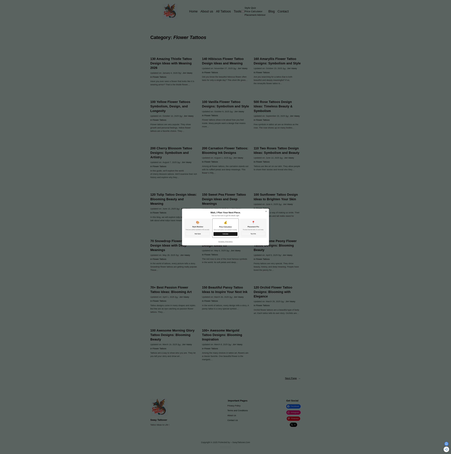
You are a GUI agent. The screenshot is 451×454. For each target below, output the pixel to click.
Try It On (253, 233)
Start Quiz (198, 233)
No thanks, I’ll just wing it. (225, 241)
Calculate (225, 234)
